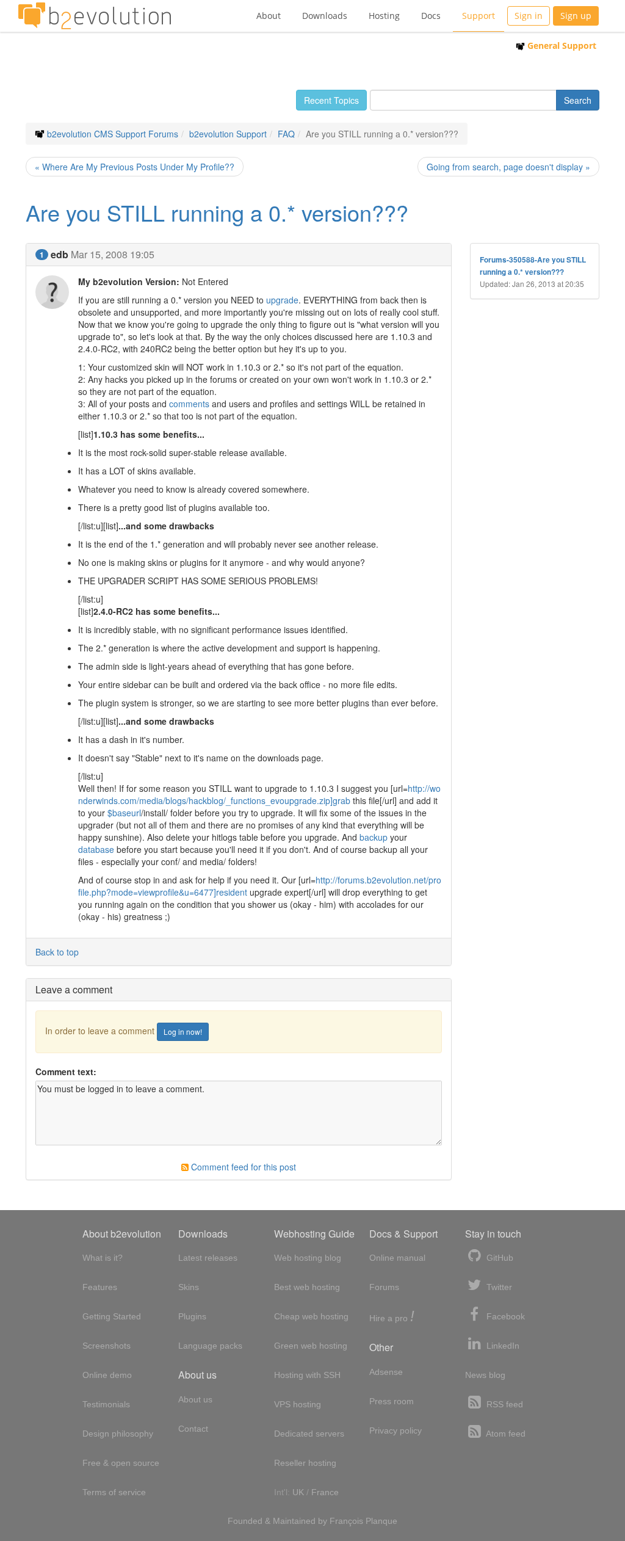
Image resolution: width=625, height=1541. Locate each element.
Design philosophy (117, 1433)
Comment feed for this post (242, 1167)
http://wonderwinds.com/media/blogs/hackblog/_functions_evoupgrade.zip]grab (259, 794)
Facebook (504, 1316)
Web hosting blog (307, 1258)
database (96, 849)
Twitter (498, 1287)
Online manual (397, 1258)
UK (298, 1492)
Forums (384, 1287)
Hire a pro (391, 1317)
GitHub (498, 1258)
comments (189, 403)
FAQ (286, 134)
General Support (560, 45)
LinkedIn (501, 1346)
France (325, 1492)
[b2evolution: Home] (94, 16)
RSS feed (503, 1404)
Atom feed (505, 1433)
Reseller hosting (305, 1463)
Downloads (324, 15)
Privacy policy (395, 1430)
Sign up (575, 15)
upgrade (282, 300)
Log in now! (183, 1031)
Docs (431, 15)
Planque (381, 1521)
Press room (391, 1401)
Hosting (384, 15)
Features (99, 1287)
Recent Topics (331, 100)
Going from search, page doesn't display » (508, 167)
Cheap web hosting (311, 1316)
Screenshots (106, 1346)
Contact (193, 1429)
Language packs (210, 1346)
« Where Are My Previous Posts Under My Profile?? (134, 167)
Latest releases (207, 1258)
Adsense (386, 1372)
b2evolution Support (228, 134)
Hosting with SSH (307, 1375)
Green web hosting (310, 1346)
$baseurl (124, 813)
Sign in (529, 15)
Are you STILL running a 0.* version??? (217, 212)
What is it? (102, 1258)
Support (478, 15)
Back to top (57, 952)
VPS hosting (297, 1404)
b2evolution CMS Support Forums (112, 134)
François (346, 1521)
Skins (188, 1287)
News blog (485, 1375)
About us (195, 1399)
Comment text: (65, 1071)
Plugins (192, 1316)
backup (373, 837)
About (268, 15)
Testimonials (106, 1404)
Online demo (107, 1375)
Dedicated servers (309, 1433)
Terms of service (114, 1492)
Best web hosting (307, 1287)
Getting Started (111, 1316)
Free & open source (120, 1463)
